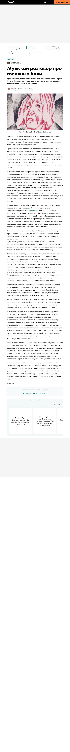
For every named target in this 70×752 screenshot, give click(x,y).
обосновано (33, 211)
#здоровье (10, 383)
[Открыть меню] (4, 2)
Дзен (43, 393)
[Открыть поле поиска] (45, 2)
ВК (36, 393)
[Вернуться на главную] (11, 2)
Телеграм (28, 393)
